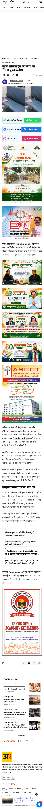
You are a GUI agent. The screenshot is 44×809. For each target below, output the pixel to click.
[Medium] (8, 778)
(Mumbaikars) (16, 572)
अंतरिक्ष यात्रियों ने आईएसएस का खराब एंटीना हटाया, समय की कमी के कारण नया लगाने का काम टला (15, 713)
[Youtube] (4, 778)
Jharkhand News (25, 741)
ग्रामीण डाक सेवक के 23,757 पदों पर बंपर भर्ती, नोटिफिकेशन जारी (20, 543)
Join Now (33, 120)
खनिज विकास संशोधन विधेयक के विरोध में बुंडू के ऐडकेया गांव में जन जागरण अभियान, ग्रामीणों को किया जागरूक (21, 552)
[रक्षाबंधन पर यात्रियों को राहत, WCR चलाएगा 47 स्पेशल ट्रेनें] (34, 700)
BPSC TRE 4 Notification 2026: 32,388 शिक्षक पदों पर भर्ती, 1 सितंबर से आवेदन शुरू (15, 726)
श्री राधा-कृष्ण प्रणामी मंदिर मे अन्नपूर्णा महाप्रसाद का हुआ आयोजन (19, 533)
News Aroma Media (16, 81)
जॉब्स (16, 722)
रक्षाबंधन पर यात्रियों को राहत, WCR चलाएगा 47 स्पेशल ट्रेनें (14, 700)
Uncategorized (9, 62)
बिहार (16, 684)
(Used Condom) (21, 438)
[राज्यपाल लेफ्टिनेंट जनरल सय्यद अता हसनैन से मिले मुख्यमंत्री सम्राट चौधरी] (34, 687)
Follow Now (32, 129)
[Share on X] (4, 75)
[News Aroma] (8, 2)
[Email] (8, 75)
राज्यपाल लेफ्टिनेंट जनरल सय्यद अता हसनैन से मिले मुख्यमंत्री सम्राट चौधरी (14, 688)
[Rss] (13, 778)
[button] (23, 2)
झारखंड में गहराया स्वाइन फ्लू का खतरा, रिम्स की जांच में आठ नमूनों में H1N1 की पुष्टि (21, 562)
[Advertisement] (22, 33)
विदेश (16, 709)
